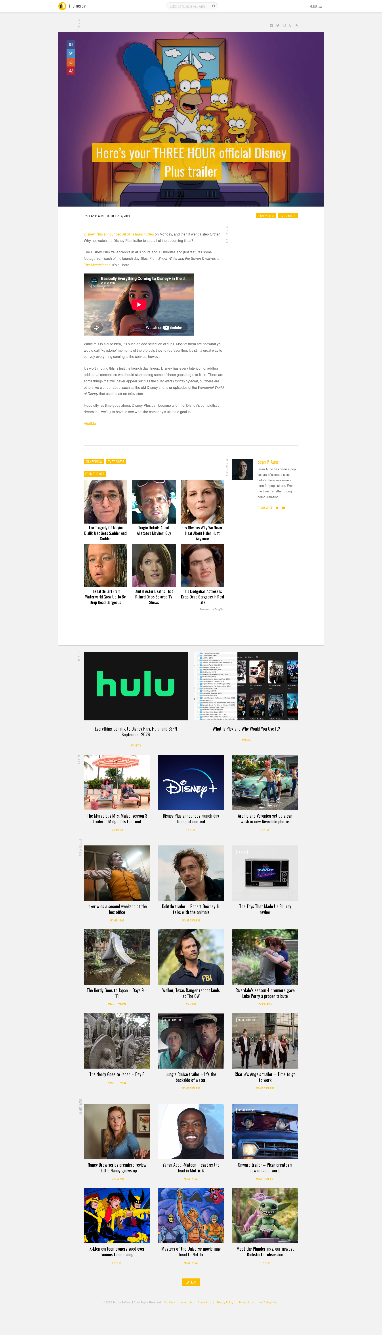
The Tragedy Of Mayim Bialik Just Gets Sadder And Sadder (105, 532)
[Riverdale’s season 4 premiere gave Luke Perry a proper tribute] (265, 957)
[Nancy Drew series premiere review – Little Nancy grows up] (117, 1131)
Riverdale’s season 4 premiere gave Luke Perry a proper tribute (265, 993)
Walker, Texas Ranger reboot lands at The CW (191, 993)
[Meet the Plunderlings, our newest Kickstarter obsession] (265, 1215)
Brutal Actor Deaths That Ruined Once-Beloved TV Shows (154, 596)
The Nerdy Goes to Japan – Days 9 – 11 (117, 993)
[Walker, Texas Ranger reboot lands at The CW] (191, 957)
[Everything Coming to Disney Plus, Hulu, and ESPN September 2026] (136, 686)
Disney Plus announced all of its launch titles (119, 234)
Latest (191, 1282)
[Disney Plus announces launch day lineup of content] (191, 782)
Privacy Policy (224, 1302)
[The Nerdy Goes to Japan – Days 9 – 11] (117, 957)
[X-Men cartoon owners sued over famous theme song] (117, 1215)
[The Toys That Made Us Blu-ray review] (265, 873)
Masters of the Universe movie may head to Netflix (191, 1251)
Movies (246, 739)
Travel (122, 1004)
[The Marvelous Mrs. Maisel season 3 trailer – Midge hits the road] (117, 782)
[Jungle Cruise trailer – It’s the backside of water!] (191, 1041)
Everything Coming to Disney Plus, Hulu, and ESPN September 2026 (136, 731)
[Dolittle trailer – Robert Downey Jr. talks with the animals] (191, 873)
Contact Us (204, 1302)
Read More (265, 508)
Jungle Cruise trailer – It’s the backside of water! (191, 1077)
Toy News (265, 1263)
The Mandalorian (97, 264)
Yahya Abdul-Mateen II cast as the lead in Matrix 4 (191, 1167)
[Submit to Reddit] (71, 62)
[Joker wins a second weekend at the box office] (117, 873)
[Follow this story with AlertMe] (71, 70)
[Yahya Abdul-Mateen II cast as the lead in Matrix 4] (191, 1131)
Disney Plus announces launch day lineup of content (191, 818)
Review (242, 852)
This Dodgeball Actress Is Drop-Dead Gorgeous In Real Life (202, 596)
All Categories (268, 1302)
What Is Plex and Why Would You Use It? (246, 728)
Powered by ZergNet (211, 609)
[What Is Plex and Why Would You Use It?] (246, 686)
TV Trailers (288, 216)
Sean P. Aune (268, 461)
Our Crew (170, 1302)
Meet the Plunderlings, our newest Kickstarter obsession (265, 1251)
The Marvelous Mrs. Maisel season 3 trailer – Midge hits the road (117, 818)
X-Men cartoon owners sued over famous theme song (117, 1251)
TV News (136, 745)
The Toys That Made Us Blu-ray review (265, 909)
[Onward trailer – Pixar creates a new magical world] (265, 1131)
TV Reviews (265, 1004)
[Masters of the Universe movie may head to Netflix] (191, 1215)
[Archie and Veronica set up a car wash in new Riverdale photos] (265, 782)
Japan (110, 1004)
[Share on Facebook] (71, 44)
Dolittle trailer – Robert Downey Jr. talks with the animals (191, 909)
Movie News (117, 920)
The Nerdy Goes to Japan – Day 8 (117, 1074)
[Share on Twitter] (71, 53)
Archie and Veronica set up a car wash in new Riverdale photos (265, 818)
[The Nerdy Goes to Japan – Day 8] (117, 1041)
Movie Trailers (191, 920)
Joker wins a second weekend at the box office (117, 909)
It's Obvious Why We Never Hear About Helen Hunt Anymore (202, 532)
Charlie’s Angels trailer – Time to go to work (265, 1077)
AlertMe (90, 423)
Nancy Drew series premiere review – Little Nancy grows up (117, 1167)
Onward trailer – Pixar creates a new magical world (265, 1167)
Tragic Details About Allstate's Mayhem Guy (154, 530)
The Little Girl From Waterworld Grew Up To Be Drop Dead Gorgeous (105, 596)
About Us (186, 1302)
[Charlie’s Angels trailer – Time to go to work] (265, 1041)
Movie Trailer (172, 1020)
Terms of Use (246, 1302)
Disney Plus (266, 216)
